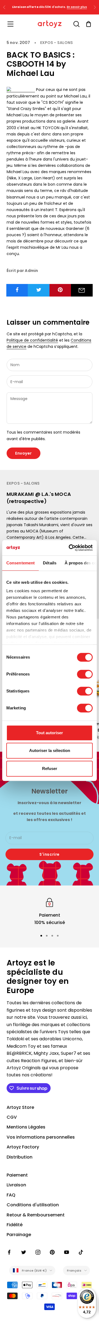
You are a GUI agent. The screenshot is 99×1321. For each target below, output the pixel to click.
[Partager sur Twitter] (38, 289)
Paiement (17, 1175)
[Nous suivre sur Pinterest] (52, 1252)
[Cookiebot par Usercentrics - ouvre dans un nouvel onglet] (70, 547)
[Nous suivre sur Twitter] (23, 1252)
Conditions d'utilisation (33, 1205)
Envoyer (23, 453)
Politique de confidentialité (32, 340)
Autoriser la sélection (49, 750)
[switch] (85, 674)
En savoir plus (77, 7)
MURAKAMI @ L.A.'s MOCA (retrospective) (39, 498)
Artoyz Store (20, 1107)
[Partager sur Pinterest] (60, 289)
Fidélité (15, 1225)
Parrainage (19, 1234)
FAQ (11, 1195)
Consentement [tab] (20, 563)
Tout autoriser (49, 732)
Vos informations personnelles (41, 1137)
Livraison (16, 1185)
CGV (12, 1117)
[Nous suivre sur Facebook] (9, 1252)
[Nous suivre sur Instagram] (38, 1252)
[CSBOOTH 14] (21, 89)
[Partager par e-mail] (81, 290)
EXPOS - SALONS (56, 42)
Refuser (49, 768)
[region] (49, 911)
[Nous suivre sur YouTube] (66, 1252)
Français (74, 1270)
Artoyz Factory (23, 1147)
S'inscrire (49, 854)
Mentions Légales (26, 1127)
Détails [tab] (49, 563)
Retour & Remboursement (36, 1215)
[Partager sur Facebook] (17, 289)
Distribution (19, 1157)
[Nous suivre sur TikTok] (81, 1252)
